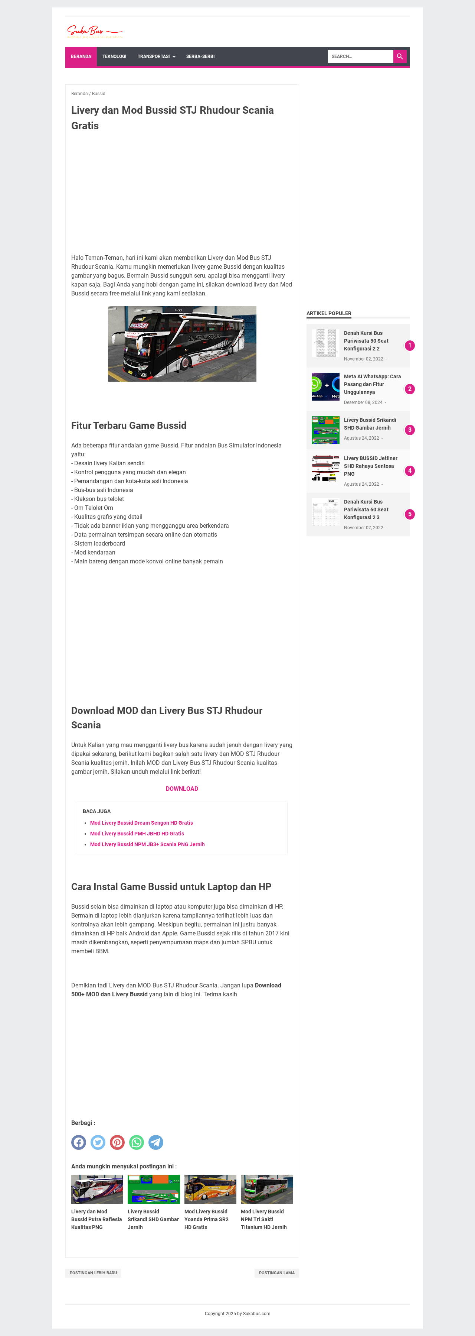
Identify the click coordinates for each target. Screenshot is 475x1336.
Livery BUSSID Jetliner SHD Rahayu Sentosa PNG (370, 466)
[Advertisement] (182, 193)
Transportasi (154, 56)
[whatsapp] (136, 1142)
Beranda (81, 56)
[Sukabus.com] (95, 31)
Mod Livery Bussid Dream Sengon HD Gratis (141, 823)
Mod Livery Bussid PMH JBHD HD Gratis (137, 834)
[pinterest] (117, 1142)
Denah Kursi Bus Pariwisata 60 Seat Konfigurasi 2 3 (366, 509)
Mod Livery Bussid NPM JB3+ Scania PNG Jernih (147, 844)
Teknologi (114, 56)
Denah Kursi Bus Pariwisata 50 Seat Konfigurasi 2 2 (366, 341)
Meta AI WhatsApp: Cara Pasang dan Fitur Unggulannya (372, 384)
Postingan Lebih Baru (93, 1273)
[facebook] (78, 1142)
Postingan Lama (277, 1273)
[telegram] (155, 1142)
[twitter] (98, 1142)
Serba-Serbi (200, 56)
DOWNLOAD (182, 788)
